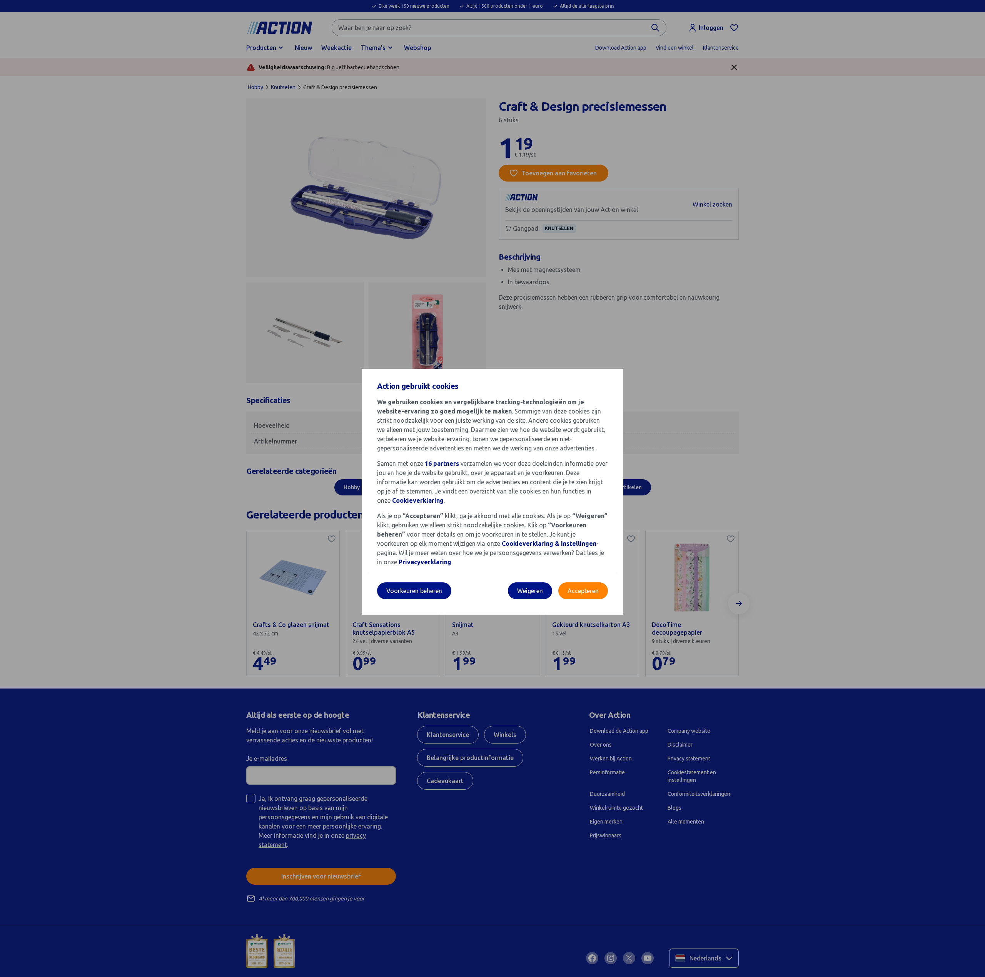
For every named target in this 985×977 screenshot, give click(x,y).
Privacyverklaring (425, 562)
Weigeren (530, 590)
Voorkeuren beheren (414, 590)
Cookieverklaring (418, 500)
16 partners (442, 463)
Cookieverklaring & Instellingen (549, 543)
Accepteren (583, 590)
